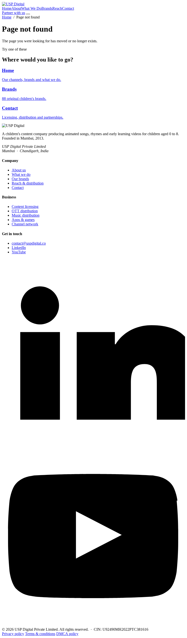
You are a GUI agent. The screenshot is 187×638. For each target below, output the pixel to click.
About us (19, 170)
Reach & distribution (28, 183)
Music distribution (25, 215)
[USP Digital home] (13, 4)
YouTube (19, 252)
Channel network (25, 224)
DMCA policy (67, 634)
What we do (21, 174)
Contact (68, 8)
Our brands (20, 179)
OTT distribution (25, 211)
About (16, 8)
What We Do (31, 8)
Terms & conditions (40, 634)
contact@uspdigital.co (29, 243)
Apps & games (23, 220)
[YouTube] (93, 625)
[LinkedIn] (93, 441)
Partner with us (13, 13)
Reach (57, 8)
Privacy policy (13, 634)
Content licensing (25, 206)
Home (6, 8)
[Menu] (28, 14)
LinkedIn (19, 248)
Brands (46, 8)
